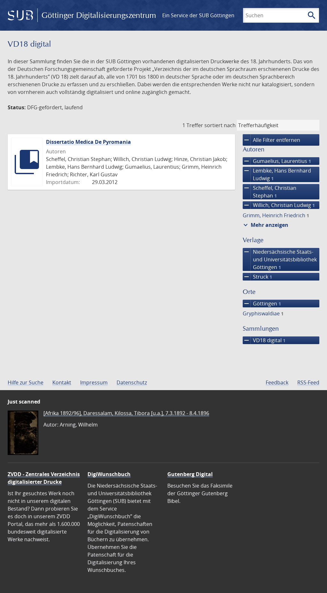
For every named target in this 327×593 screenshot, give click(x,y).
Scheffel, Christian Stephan (269, 191)
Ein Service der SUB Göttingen (198, 15)
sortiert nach (220, 125)
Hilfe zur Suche (25, 382)
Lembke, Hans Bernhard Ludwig (277, 174)
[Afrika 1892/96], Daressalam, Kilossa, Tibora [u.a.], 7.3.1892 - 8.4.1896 (126, 413)
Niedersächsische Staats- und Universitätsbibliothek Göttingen (280, 259)
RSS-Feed (308, 382)
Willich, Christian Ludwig (279, 205)
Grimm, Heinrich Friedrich (276, 215)
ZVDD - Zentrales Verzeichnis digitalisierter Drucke (44, 478)
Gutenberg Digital (190, 474)
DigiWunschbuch (109, 474)
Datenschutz (132, 382)
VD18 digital (264, 340)
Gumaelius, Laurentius (277, 161)
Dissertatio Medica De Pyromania (88, 141)
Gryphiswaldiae (263, 313)
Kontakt (61, 382)
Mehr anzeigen (265, 225)
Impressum (94, 382)
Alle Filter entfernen (271, 140)
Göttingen (262, 303)
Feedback (277, 382)
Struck (257, 277)
